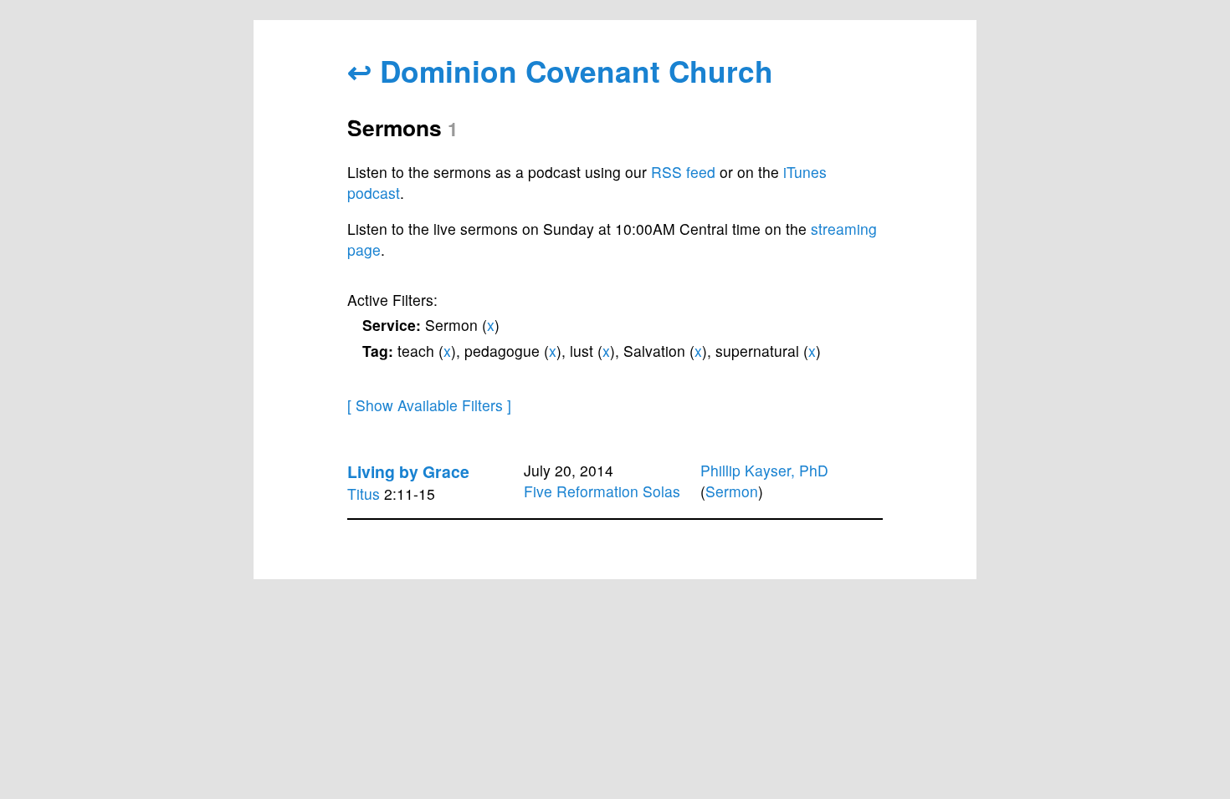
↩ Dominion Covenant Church (560, 70)
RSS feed (683, 171)
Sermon (731, 491)
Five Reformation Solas (602, 491)
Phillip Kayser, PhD (764, 470)
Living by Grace (408, 471)
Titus (363, 493)
